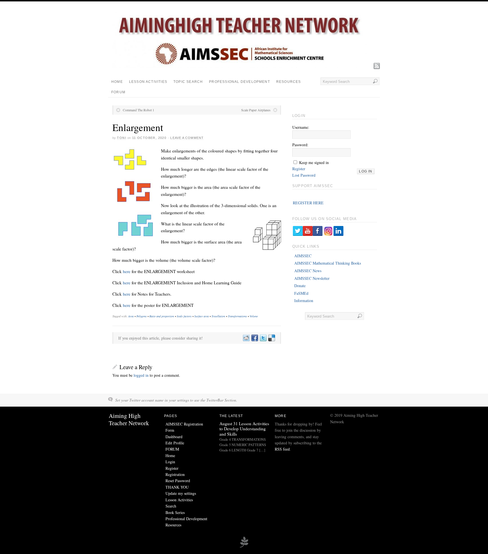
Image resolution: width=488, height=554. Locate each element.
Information (303, 300)
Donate (300, 285)
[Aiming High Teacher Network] (239, 66)
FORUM (118, 92)
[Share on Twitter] (263, 338)
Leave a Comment (187, 137)
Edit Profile (174, 443)
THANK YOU (177, 487)
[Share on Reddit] (246, 338)
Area (131, 316)
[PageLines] (244, 546)
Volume (254, 316)
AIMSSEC (302, 255)
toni (121, 137)
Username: (300, 127)
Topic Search (188, 82)
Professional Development (239, 82)
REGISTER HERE (308, 202)
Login (170, 461)
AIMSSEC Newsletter (312, 278)
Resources (288, 82)
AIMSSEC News (307, 270)
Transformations (237, 316)
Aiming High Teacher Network (129, 419)
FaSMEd (301, 293)
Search (170, 506)
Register (298, 168)
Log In (365, 171)
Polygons (141, 316)
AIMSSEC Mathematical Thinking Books (327, 263)
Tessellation (218, 316)
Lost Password (303, 175)
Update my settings (180, 493)
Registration (175, 474)
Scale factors (184, 316)
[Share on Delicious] (271, 338)
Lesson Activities (148, 82)
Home (117, 82)
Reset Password (177, 480)
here (127, 271)
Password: (300, 144)
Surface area (201, 316)
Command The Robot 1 (138, 110)
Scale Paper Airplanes (256, 110)
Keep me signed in (314, 162)
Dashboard (173, 436)
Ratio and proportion (161, 316)
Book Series (175, 512)
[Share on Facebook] (254, 338)
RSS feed (282, 449)
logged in (141, 375)
